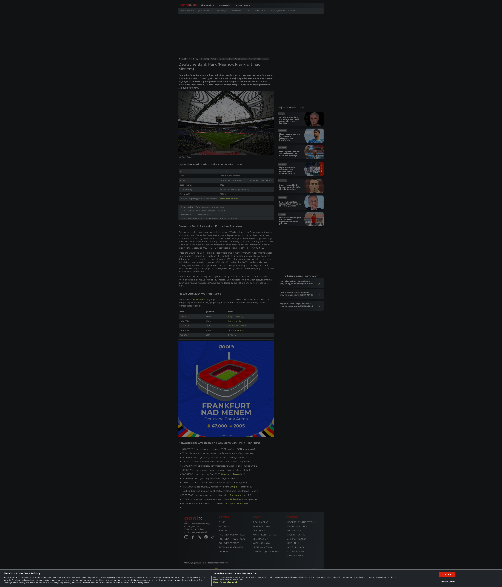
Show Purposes (448, 581)
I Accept (447, 574)
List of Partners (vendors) (225, 582)
